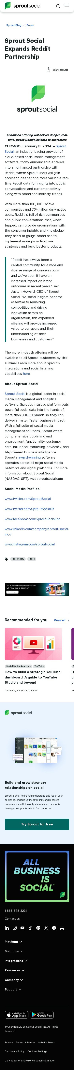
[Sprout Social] (23, 6)
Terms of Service (25, 1042)
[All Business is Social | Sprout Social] (37, 876)
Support (11, 989)
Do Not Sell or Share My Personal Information (30, 1060)
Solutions (12, 951)
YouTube (39, 666)
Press (30, 25)
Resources (12, 970)
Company (12, 980)
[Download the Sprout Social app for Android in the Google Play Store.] (42, 1014)
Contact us (12, 918)
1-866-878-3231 (16, 910)
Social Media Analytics (18, 666)
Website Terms (46, 1042)
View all (61, 621)
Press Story (18, 559)
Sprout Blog (13, 25)
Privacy (9, 1042)
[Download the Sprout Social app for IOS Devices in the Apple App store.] (16, 1014)
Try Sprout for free (37, 824)
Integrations (14, 960)
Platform (11, 941)
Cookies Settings (37, 1051)
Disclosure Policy (14, 1051)
